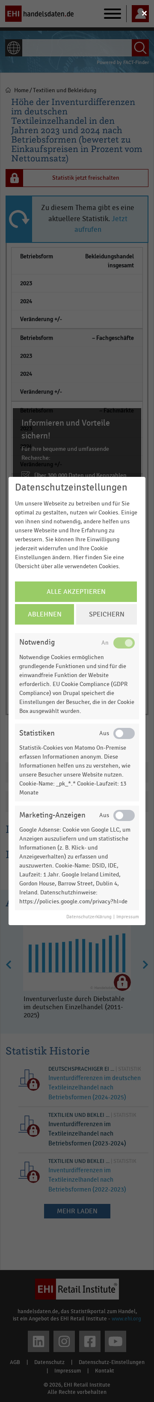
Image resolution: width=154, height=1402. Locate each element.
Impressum (127, 917)
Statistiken (37, 733)
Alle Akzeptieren (76, 592)
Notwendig (37, 642)
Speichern (106, 614)
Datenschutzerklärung (89, 917)
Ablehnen (45, 614)
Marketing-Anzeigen (52, 815)
